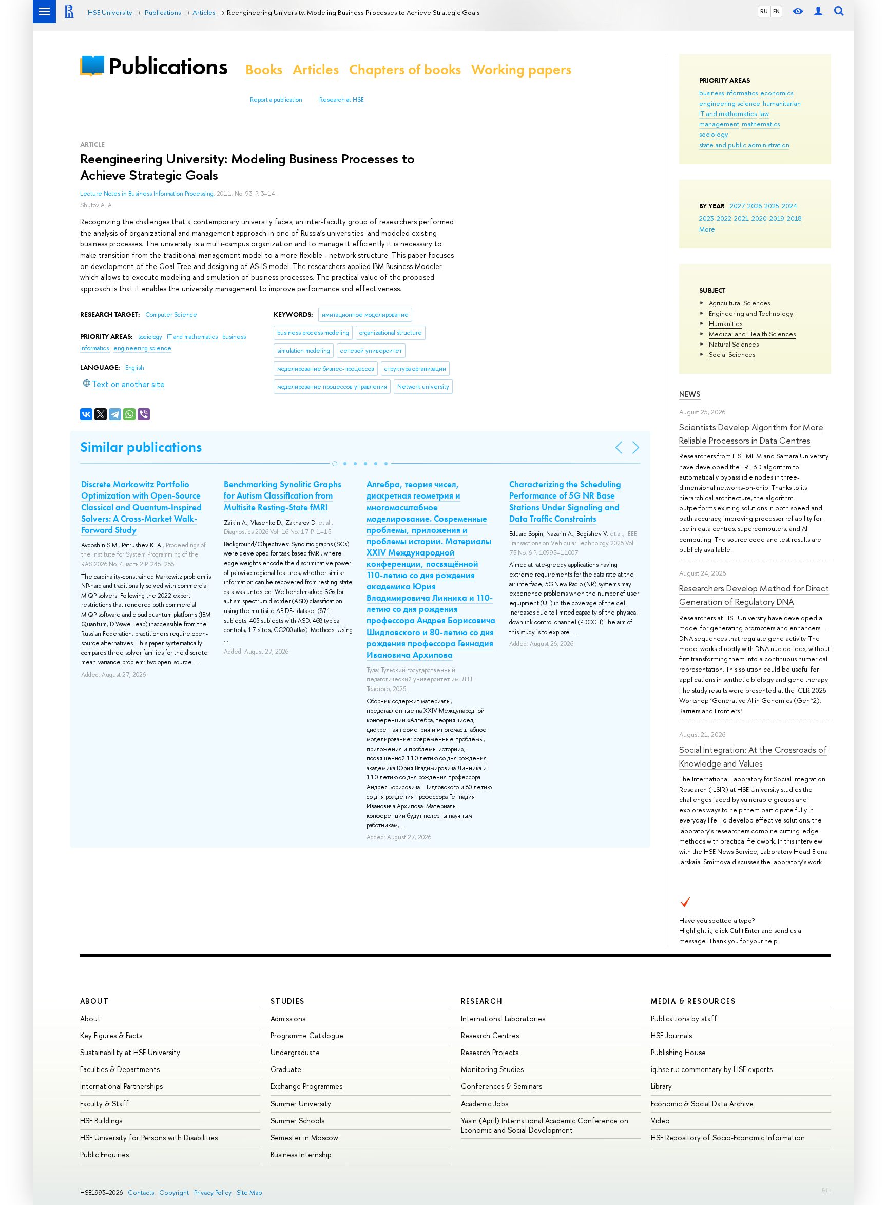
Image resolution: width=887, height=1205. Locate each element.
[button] (335, 463)
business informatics (728, 93)
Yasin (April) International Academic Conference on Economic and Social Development (544, 1125)
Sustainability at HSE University (130, 1052)
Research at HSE (341, 99)
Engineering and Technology (751, 313)
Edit (826, 1190)
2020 (759, 218)
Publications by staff (684, 1018)
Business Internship (301, 1154)
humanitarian (782, 103)
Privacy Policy (213, 1192)
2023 (706, 218)
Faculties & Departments (120, 1069)
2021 (741, 218)
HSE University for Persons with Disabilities (149, 1137)
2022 (724, 218)
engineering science (729, 103)
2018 (794, 218)
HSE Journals (671, 1035)
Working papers (521, 70)
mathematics (761, 123)
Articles (316, 70)
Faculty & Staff (104, 1103)
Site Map (249, 1192)
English (134, 368)
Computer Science (171, 315)
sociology (713, 134)
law (764, 113)
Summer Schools (297, 1120)
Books (263, 70)
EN (776, 11)
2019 (776, 218)
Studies (288, 1001)
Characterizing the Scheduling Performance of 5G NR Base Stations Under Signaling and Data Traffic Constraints (565, 501)
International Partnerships (121, 1086)
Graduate (286, 1069)
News (690, 394)
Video (660, 1120)
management (719, 123)
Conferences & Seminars (501, 1086)
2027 (737, 206)
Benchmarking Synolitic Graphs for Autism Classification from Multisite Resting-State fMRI (282, 495)
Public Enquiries (104, 1154)
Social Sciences (732, 354)
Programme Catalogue (307, 1035)
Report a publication (276, 99)
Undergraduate (295, 1052)
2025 (771, 206)
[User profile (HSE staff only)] (818, 11)
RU (764, 11)
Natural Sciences (734, 344)
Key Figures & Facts (111, 1035)
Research (482, 1001)
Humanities (725, 323)
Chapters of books (405, 70)
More (707, 229)
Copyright (174, 1192)
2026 (754, 206)
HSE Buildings (101, 1120)
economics (776, 93)
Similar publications (141, 447)
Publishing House (678, 1052)
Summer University (301, 1103)
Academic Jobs (484, 1103)
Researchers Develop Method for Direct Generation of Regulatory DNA (754, 594)
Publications (167, 66)
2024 (789, 206)
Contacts (141, 1192)
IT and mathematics (728, 113)
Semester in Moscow (304, 1137)
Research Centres (490, 1035)
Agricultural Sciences (739, 303)
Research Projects (489, 1052)
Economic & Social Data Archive (702, 1103)
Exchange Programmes (306, 1086)
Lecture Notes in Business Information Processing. (148, 193)
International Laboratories (503, 1018)
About (94, 1001)
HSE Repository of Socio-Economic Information (728, 1137)
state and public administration (744, 144)
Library (661, 1086)
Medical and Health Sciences (752, 333)
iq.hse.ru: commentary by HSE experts (712, 1069)
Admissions (288, 1018)
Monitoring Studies (492, 1069)
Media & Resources (693, 1001)
